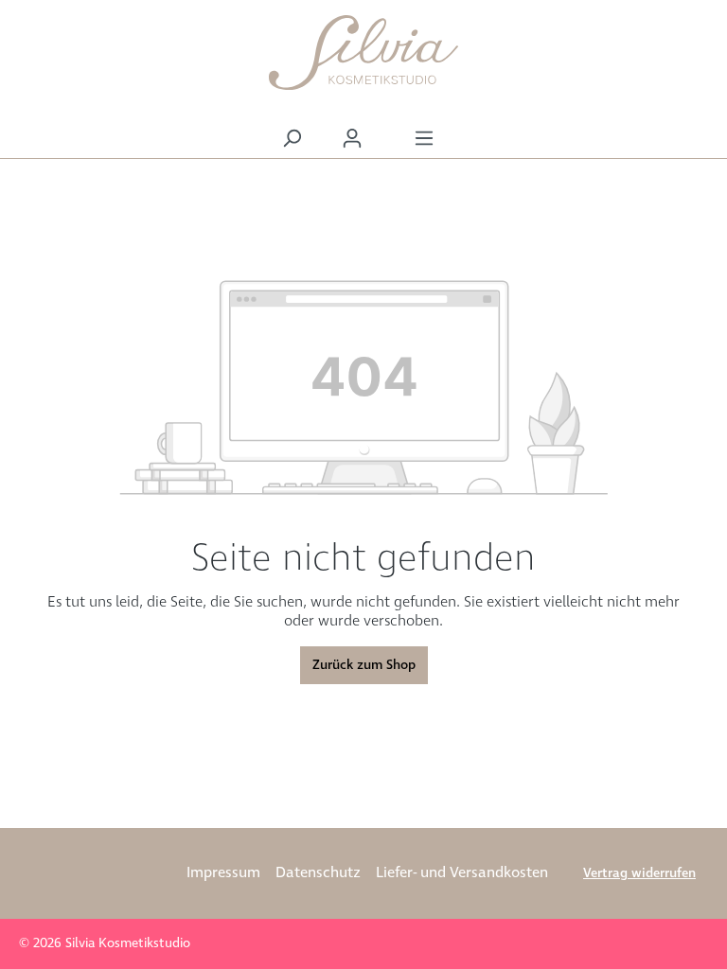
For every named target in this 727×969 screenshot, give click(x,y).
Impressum (223, 873)
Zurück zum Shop (364, 665)
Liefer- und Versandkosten (462, 873)
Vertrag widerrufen (639, 873)
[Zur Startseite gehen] (363, 52)
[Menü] (424, 138)
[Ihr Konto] (352, 138)
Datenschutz (318, 873)
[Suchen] (291, 138)
